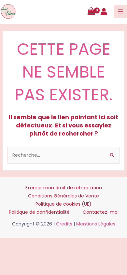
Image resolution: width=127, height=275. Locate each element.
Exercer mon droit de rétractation (63, 187)
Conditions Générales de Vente (63, 196)
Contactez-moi (101, 212)
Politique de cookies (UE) (63, 204)
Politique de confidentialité (39, 212)
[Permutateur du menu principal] (120, 11)
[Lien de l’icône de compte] (103, 11)
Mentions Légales (95, 224)
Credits (64, 224)
